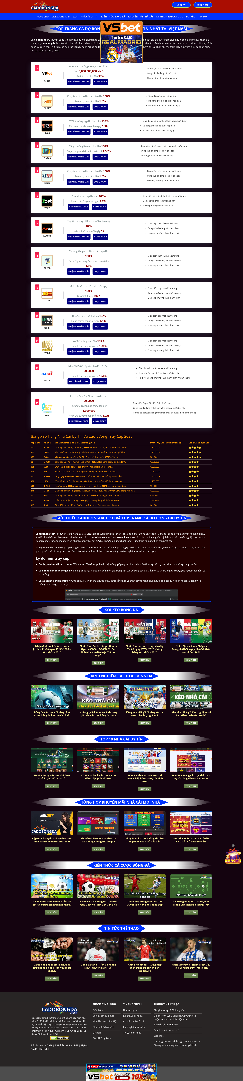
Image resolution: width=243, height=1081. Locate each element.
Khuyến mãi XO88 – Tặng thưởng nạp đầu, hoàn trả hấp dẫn (144, 840)
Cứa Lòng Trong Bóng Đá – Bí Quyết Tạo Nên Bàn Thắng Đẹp (145, 903)
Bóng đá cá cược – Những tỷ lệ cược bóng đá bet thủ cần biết (52, 714)
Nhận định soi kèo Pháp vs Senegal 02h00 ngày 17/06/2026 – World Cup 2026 (191, 649)
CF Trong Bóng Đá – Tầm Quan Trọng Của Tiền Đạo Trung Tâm (191, 903)
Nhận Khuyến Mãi (79, 106)
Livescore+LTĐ (61, 16)
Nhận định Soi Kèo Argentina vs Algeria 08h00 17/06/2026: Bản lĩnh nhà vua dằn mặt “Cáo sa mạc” (98, 651)
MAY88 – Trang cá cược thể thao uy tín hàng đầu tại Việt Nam (191, 777)
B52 (76, 1045)
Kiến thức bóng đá (113, 16)
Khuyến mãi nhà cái (140, 16)
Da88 (49, 1045)
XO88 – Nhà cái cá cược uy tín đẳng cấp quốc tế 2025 (98, 777)
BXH (75, 16)
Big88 (84, 1045)
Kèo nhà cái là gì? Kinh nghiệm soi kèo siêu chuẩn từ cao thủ (191, 714)
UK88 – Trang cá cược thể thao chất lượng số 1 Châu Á (52, 777)
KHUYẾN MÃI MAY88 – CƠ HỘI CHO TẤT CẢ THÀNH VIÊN (191, 840)
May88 (71, 221)
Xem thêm (52, 660)
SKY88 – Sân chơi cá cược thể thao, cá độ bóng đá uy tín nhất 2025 (144, 778)
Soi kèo (190, 16)
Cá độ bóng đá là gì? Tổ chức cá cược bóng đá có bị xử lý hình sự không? (52, 967)
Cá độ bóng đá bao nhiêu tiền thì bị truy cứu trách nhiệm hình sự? (52, 903)
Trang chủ (42, 16)
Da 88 (34, 1049)
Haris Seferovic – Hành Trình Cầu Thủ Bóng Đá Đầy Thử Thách (191, 966)
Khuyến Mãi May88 (78, 81)
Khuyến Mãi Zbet (78, 206)
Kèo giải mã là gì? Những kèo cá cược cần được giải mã (144, 714)
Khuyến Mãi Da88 (78, 381)
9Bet (72, 396)
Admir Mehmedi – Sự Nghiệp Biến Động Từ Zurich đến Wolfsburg (145, 967)
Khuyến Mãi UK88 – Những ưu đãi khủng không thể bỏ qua (98, 840)
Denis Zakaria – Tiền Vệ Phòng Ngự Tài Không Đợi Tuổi (98, 966)
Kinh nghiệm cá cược (169, 16)
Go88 (69, 1045)
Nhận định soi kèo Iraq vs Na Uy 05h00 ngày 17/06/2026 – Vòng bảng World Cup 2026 (145, 649)
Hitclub (43, 1049)
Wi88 (76, 341)
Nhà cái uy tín (89, 16)
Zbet (74, 196)
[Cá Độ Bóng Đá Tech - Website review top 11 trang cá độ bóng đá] (45, 6)
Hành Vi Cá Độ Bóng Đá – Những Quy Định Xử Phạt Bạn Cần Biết (98, 903)
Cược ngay (100, 81)
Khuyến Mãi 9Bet (78, 421)
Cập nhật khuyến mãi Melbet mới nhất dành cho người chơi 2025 (52, 840)
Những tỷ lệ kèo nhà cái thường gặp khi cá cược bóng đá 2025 (98, 714)
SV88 (72, 121)
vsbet (72, 66)
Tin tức (203, 16)
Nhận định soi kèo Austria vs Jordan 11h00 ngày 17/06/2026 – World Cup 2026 (52, 649)
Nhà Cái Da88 (76, 366)
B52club (59, 1045)
